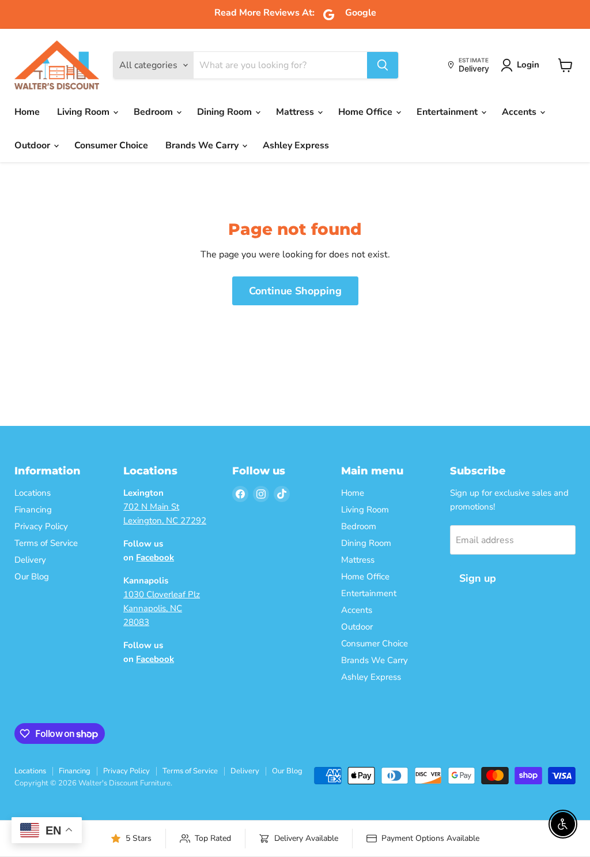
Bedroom (154, 112)
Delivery (30, 560)
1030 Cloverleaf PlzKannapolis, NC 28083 (161, 608)
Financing (33, 509)
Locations (32, 493)
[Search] (382, 65)
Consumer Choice (111, 145)
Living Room (84, 112)
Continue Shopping (295, 291)
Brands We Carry (203, 145)
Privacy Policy (41, 526)
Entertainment (448, 112)
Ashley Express (296, 145)
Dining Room (225, 112)
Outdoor (33, 145)
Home (27, 112)
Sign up (477, 578)
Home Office (366, 112)
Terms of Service (46, 543)
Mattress (296, 112)
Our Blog (31, 576)
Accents (520, 112)
